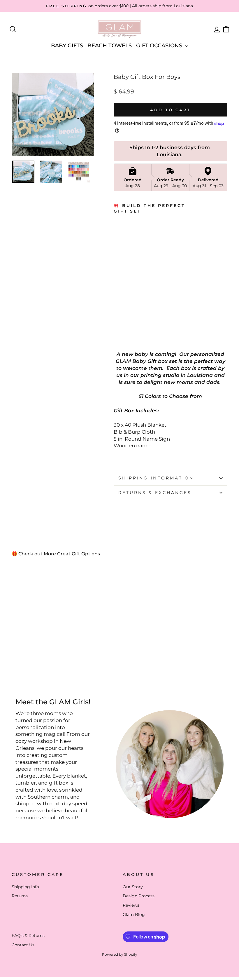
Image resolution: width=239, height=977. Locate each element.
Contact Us (23, 945)
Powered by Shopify (119, 954)
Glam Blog (134, 914)
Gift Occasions (160, 45)
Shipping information (156, 478)
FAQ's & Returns (28, 935)
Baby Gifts (67, 45)
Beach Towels (109, 45)
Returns (20, 895)
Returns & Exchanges (155, 492)
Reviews (131, 905)
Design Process (138, 895)
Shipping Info (25, 886)
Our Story (133, 886)
